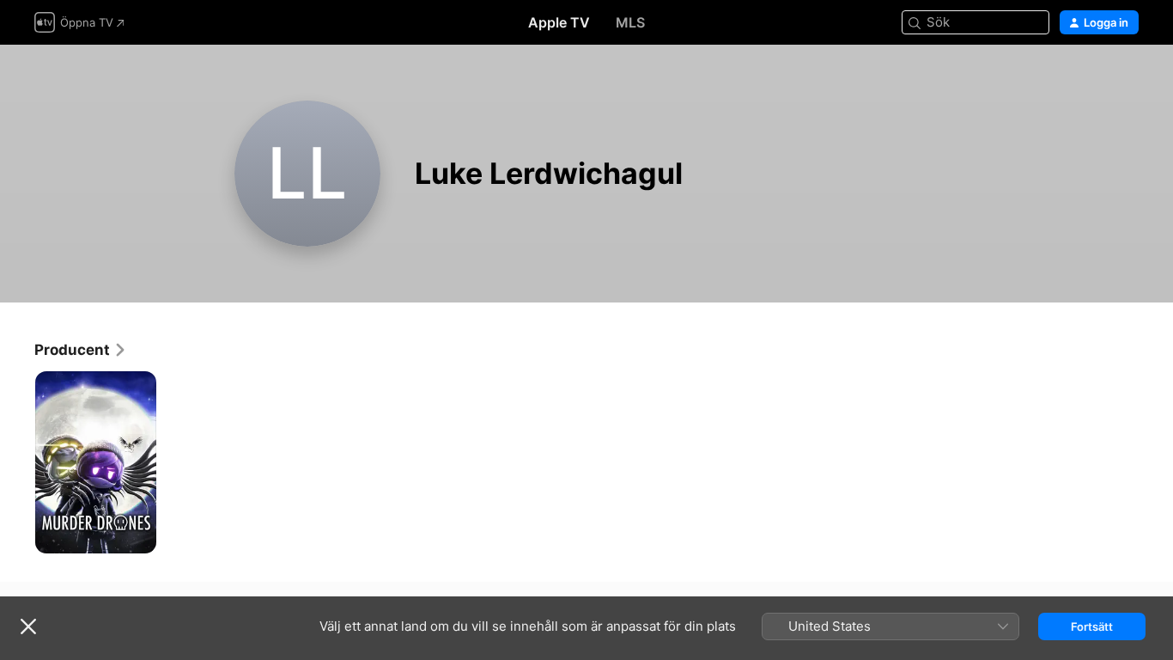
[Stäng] (28, 626)
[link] (80, 349)
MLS (630, 22)
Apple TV (559, 22)
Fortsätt (1092, 626)
